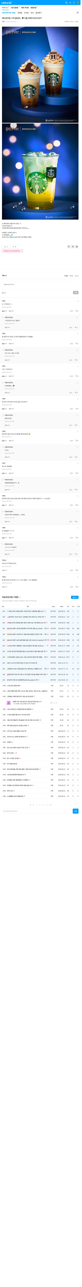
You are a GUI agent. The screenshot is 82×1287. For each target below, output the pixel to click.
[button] (30, 805)
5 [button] (44, 805)
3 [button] (39, 805)
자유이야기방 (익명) (9, 12)
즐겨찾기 (39, 12)
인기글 (26, 12)
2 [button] (36, 805)
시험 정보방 (14, 7)
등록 (76, 292)
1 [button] (33, 805)
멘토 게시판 (25, 7)
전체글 (20, 12)
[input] (40, 286)
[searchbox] (37, 811)
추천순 (66, 276)
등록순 (71, 276)
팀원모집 (33, 7)
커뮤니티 (5, 7)
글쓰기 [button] (75, 597)
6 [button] (47, 805)
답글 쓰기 (11, 311)
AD (51, 703)
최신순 (76, 276)
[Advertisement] (40, 261)
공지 (32, 12)
